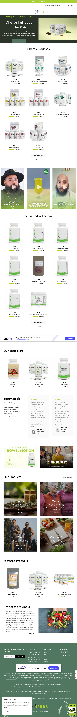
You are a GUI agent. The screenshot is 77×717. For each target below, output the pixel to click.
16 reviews (17, 283)
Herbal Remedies (30, 687)
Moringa (14, 281)
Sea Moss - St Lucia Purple (38, 281)
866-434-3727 (36, 652)
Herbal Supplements (19, 687)
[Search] (68, 5)
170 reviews (65, 250)
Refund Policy (42, 684)
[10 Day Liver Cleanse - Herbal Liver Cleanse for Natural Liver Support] (14, 99)
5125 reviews (17, 83)
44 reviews (41, 149)
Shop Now (19, 41)
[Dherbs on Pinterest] (67, 652)
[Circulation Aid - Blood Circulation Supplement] (14, 233)
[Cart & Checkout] (72, 5)
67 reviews (41, 250)
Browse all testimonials (10, 417)
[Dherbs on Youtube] (69, 652)
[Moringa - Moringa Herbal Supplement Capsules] (14, 266)
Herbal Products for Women (56, 687)
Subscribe (20, 656)
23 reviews (66, 596)
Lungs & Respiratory (38, 248)
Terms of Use (19, 684)
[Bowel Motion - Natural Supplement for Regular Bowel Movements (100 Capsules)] (64, 368)
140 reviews (15, 386)
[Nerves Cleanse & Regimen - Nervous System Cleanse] (62, 99)
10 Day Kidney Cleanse (14, 147)
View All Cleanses (38, 155)
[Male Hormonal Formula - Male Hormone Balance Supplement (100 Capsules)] (14, 299)
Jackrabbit (12, 384)
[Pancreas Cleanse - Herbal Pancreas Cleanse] (38, 132)
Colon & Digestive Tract (63, 281)
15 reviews (65, 116)
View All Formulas (38, 322)
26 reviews (41, 116)
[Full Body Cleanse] (58, 429)
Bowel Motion (64, 384)
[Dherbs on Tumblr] (65, 652)
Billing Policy (51, 684)
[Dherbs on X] (61, 652)
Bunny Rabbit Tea (12, 594)
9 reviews (65, 83)
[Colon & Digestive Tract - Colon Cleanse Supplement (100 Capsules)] (62, 266)
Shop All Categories (66, 477)
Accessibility (58, 684)
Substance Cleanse (62, 81)
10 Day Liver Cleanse (14, 114)
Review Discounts (48, 661)
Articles (45, 657)
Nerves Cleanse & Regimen (62, 114)
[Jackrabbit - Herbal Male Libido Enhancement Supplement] (13, 368)
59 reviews (17, 116)
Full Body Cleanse (14, 81)
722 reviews (41, 83)
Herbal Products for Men (41, 687)
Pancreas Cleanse (38, 147)
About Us (46, 652)
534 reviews (67, 386)
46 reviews (17, 250)
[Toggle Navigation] (5, 12)
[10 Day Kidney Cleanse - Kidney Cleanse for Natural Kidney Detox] (14, 132)
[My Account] (63, 5)
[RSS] (71, 652)
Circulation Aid (14, 248)
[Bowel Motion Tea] (34, 431)
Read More (31, 633)
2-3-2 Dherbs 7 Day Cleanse (64, 594)
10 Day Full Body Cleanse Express (38, 81)
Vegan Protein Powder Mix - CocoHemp (38, 314)
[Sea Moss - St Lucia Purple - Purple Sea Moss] (38, 266)
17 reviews (15, 596)
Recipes (45, 659)
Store (45, 654)
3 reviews (41, 283)
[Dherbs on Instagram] (63, 652)
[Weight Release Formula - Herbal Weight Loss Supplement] (62, 233)
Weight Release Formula (63, 248)
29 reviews (41, 316)
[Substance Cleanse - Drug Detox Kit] (62, 66)
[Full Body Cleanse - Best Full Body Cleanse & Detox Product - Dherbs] (14, 66)
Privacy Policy (27, 684)
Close (7, 711)
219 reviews (65, 283)
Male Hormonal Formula (14, 314)
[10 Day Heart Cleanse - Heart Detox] (38, 99)
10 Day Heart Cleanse (38, 114)
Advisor (72, 705)
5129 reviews (41, 386)
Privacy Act (35, 684)
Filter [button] (39, 159)
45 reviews (17, 149)
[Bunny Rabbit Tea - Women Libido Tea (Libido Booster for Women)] (13, 578)
